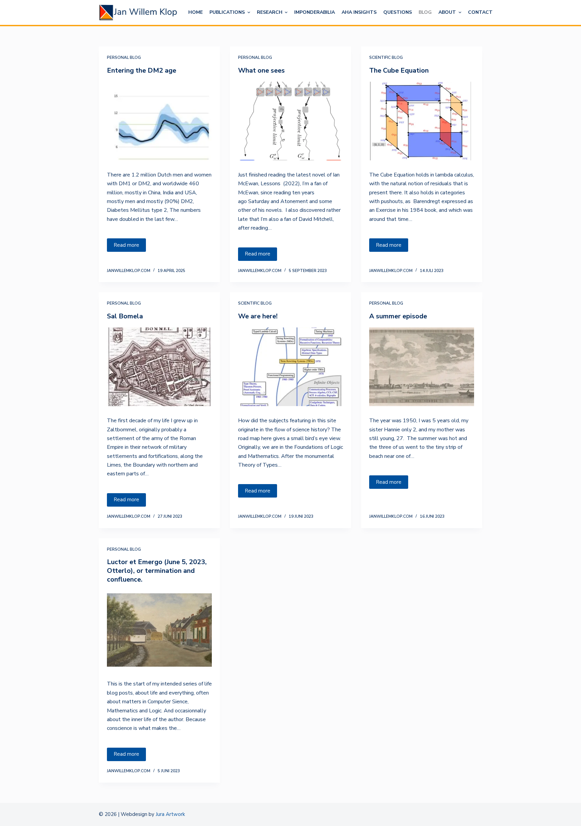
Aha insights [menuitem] (359, 12)
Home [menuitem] (195, 12)
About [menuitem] (447, 12)
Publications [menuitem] (227, 12)
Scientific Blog (386, 57)
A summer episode (398, 316)
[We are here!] (290, 366)
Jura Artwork (170, 814)
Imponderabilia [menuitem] (314, 12)
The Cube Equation (399, 70)
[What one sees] (290, 121)
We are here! (258, 316)
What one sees (261, 70)
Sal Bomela (125, 316)
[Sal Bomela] (159, 366)
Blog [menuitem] (425, 12)
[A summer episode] (421, 366)
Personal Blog (124, 57)
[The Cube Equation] (421, 121)
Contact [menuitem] (480, 12)
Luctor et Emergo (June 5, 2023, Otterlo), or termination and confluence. (157, 570)
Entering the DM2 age (141, 70)
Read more (126, 245)
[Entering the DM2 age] (159, 121)
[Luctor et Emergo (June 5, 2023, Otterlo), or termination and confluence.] (159, 630)
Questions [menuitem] (397, 12)
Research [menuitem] (269, 12)
